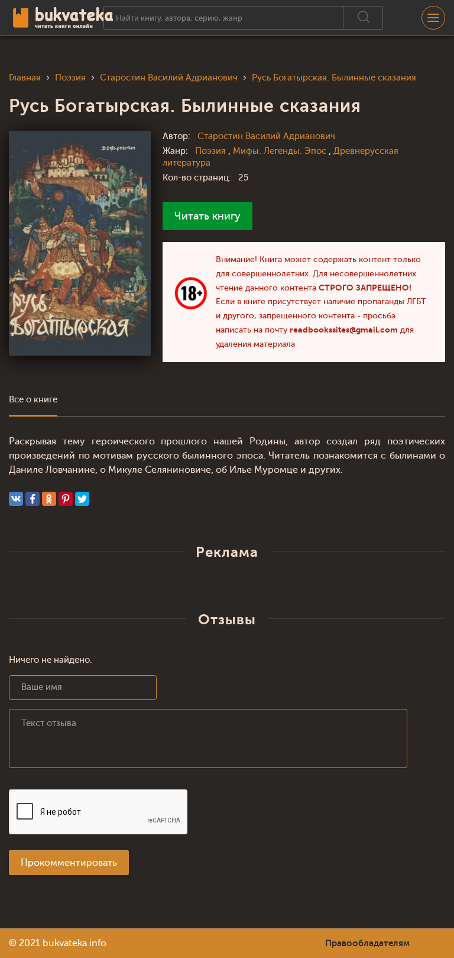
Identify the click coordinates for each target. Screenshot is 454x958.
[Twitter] (82, 499)
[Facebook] (32, 499)
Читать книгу (207, 216)
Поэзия (211, 151)
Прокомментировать (69, 862)
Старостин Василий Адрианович (266, 136)
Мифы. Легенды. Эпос (281, 151)
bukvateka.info (74, 943)
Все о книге (33, 400)
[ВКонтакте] (16, 499)
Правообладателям (367, 943)
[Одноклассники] (49, 499)
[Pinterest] (66, 499)
